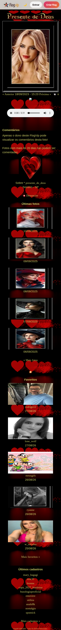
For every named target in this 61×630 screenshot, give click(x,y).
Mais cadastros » (30, 621)
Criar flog (51, 4)
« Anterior (8, 94)
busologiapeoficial (30, 591)
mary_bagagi (30, 574)
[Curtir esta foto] (55, 94)
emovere (30, 595)
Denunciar (31, 195)
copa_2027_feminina (30, 587)
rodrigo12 (30, 406)
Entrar (36, 4)
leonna (30, 583)
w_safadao (31, 544)
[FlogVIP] (11, 4)
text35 (30, 579)
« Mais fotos (30, 360)
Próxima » (45, 94)
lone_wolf (30, 441)
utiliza (30, 600)
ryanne (30, 509)
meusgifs (30, 475)
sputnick (30, 612)
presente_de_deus (36, 182)
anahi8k (30, 604)
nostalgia (30, 608)
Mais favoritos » (30, 556)
